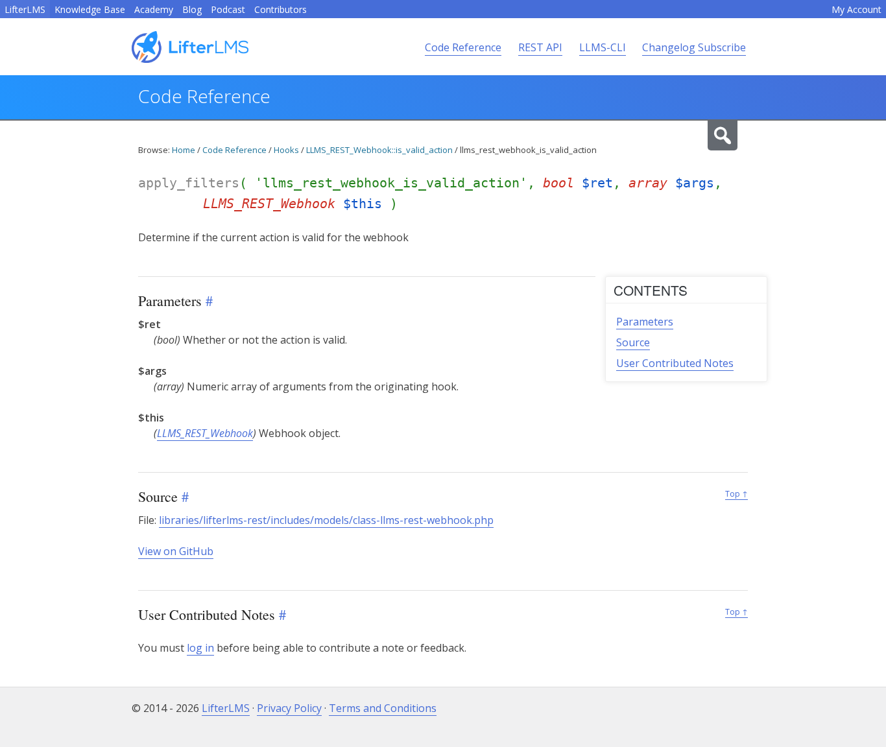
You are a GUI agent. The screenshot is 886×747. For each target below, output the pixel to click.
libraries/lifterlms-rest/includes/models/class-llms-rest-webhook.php (326, 520)
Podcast (228, 9)
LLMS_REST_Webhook (205, 433)
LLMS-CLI (602, 47)
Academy (153, 9)
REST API (540, 47)
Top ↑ (736, 493)
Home (183, 150)
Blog (192, 9)
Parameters (644, 321)
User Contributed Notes (675, 363)
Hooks (286, 150)
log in (200, 648)
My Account (856, 9)
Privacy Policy (289, 708)
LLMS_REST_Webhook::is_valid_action (379, 150)
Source (633, 342)
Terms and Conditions (383, 708)
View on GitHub (175, 551)
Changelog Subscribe (694, 47)
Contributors (280, 9)
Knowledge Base (89, 9)
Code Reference (463, 47)
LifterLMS (25, 9)
